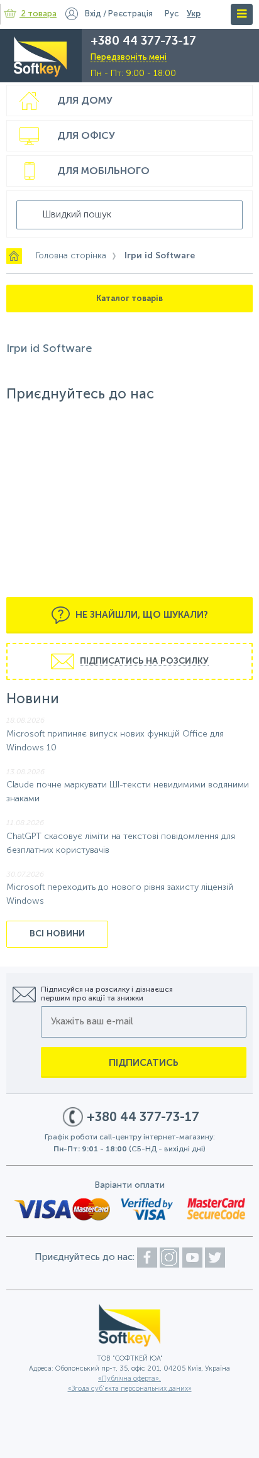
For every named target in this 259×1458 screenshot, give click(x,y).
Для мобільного (103, 172)
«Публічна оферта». (129, 1379)
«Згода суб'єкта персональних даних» (130, 1389)
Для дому (85, 101)
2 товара (39, 14)
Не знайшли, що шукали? (140, 615)
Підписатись (144, 1063)
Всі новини (57, 933)
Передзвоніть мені (129, 57)
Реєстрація (130, 14)
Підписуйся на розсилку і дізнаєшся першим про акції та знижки (107, 994)
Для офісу (86, 136)
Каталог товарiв (129, 299)
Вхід (93, 14)
